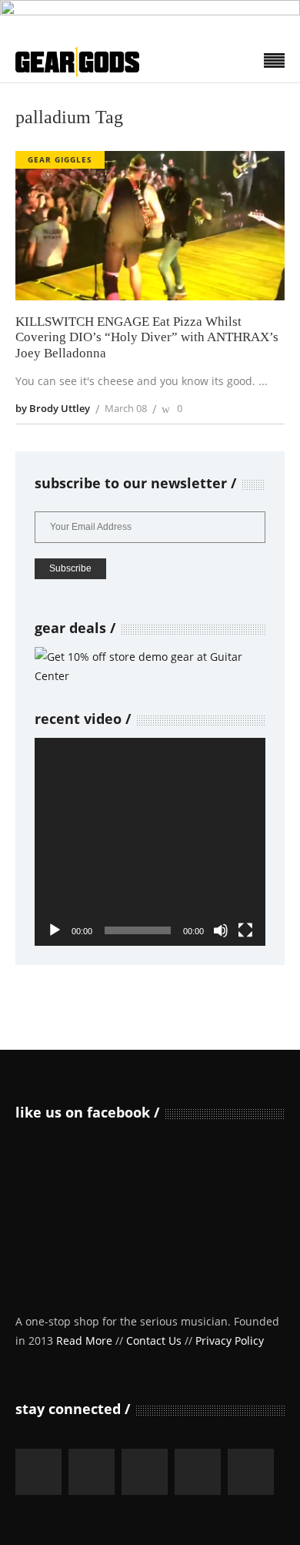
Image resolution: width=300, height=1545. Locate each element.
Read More (84, 1340)
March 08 (126, 408)
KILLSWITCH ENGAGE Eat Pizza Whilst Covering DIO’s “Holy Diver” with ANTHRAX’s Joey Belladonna (146, 337)
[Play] (54, 930)
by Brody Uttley (52, 408)
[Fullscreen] (245, 930)
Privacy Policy (229, 1340)
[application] (150, 842)
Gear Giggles (60, 159)
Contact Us (154, 1340)
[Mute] (220, 930)
